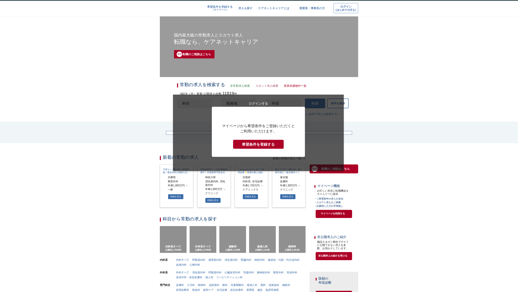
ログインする (258, 184)
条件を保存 (338, 105)
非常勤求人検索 (239, 86)
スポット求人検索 (266, 86)
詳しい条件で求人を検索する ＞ (321, 116)
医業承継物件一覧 (294, 86)
